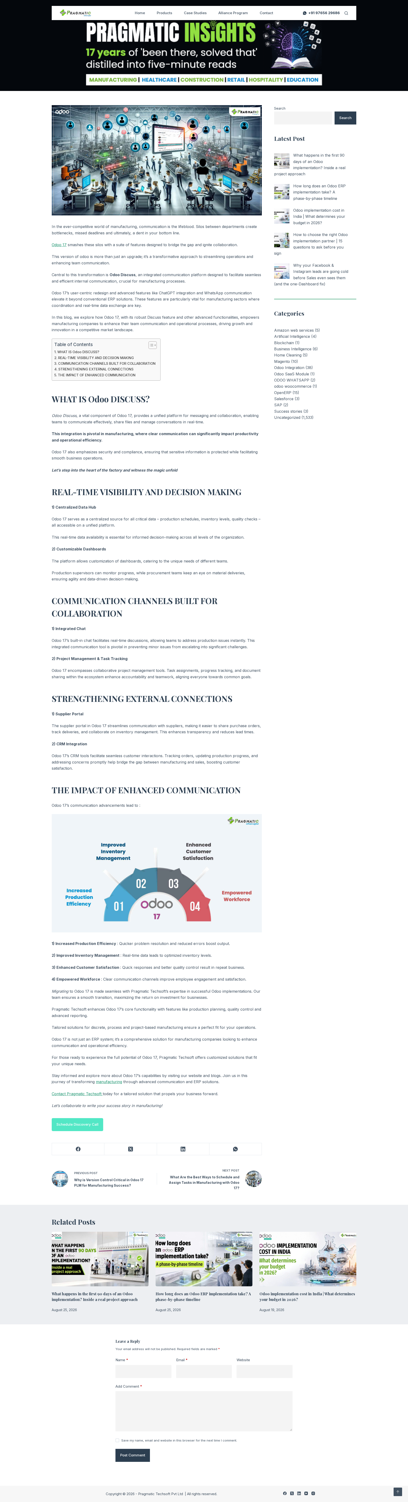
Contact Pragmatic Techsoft (77, 1093)
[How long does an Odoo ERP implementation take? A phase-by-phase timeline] (281, 191)
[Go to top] (398, 1492)
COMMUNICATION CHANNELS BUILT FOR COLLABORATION (107, 363)
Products (164, 13)
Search (279, 108)
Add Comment (128, 1386)
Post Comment (132, 1455)
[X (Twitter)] (130, 1149)
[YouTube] (306, 1493)
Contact (266, 13)
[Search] (346, 13)
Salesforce (283, 398)
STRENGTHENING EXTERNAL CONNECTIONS (95, 369)
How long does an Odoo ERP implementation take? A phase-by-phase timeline (319, 192)
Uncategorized (287, 417)
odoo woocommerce (292, 386)
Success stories (288, 411)
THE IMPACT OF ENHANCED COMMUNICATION (97, 375)
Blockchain (284, 342)
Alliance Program (233, 13)
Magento (282, 361)
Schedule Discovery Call (77, 1124)
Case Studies (195, 13)
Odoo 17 (59, 244)
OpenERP (282, 392)
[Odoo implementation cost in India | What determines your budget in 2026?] (281, 216)
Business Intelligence (292, 349)
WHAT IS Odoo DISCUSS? (78, 352)
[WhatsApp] (235, 1149)
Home (140, 13)
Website (243, 1360)
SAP (278, 405)
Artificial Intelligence (292, 336)
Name (121, 1360)
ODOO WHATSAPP (291, 380)
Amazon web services (294, 330)
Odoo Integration (289, 367)
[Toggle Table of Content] (150, 345)
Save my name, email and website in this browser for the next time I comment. (179, 1440)
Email (182, 1360)
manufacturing (109, 1081)
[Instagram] (313, 1493)
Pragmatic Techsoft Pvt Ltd (161, 1494)
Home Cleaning (288, 355)
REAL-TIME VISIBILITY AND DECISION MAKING (96, 358)
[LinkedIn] (183, 1149)
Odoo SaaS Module (291, 374)
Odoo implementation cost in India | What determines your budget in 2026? (319, 216)
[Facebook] (78, 1149)
